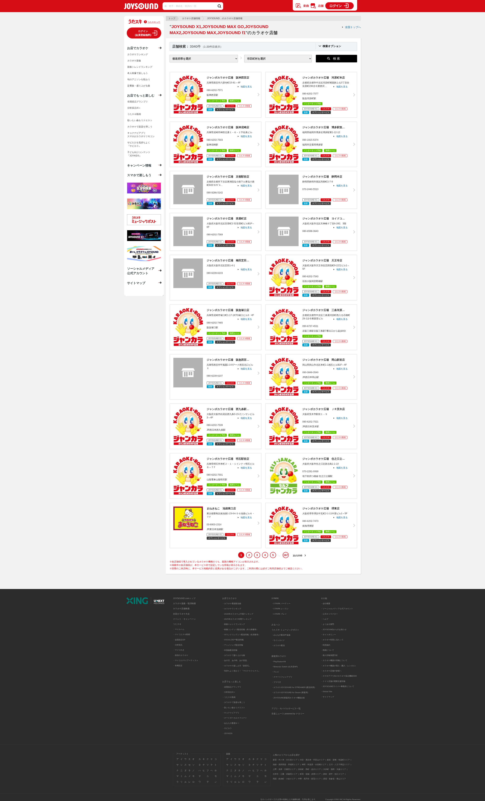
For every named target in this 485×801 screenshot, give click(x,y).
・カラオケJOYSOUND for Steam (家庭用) (289, 692)
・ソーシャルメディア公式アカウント (337, 609)
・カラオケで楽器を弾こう (233, 702)
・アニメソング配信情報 (232, 645)
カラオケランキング (137, 54)
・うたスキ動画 (228, 697)
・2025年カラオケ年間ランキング (236, 619)
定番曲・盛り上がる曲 (138, 85)
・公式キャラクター (329, 614)
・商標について (327, 650)
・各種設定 (177, 665)
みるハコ (275, 625)
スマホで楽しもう (139, 175)
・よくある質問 (328, 624)
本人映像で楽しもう (137, 73)
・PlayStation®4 (278, 661)
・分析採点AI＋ (228, 692)
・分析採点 (177, 645)
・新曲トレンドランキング (233, 624)
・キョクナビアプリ (230, 713)
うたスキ (177, 624)
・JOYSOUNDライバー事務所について (337, 686)
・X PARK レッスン (280, 609)
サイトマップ (136, 283)
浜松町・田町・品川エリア (309, 769)
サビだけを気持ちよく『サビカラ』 (138, 144)
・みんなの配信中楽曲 (280, 635)
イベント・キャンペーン (184, 619)
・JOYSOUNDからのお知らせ (334, 629)
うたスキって (154, 22)
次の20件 (297, 555)
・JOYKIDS (227, 733)
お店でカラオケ (137, 48)
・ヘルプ (324, 619)
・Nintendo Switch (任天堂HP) (284, 667)
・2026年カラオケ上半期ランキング (237, 614)
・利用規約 (325, 645)
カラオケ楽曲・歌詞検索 (184, 603)
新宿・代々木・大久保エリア (285, 760)
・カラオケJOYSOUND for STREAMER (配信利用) (293, 687)
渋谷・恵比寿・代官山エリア (312, 760)
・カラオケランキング (231, 609)
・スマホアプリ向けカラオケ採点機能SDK (339, 676)
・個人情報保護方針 (329, 655)
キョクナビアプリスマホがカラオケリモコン (141, 135)
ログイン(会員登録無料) (143, 33)
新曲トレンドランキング (139, 67)
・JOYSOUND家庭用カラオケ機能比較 (288, 698)
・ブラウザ (276, 682)
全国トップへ (353, 27)
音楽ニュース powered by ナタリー (287, 713)
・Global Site (326, 691)
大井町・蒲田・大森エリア (334, 769)
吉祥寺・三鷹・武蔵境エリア (285, 774)
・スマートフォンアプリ (281, 677)
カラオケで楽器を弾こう (139, 126)
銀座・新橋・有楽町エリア (338, 760)
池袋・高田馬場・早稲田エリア (286, 764)
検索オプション (332, 46)
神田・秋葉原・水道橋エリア (314, 764)
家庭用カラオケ (278, 656)
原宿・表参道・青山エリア (334, 779)
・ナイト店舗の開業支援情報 (333, 681)
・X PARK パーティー (280, 603)
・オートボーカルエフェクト (234, 718)
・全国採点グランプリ (231, 687)
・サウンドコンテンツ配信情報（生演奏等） (241, 635)
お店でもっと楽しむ (140, 95)
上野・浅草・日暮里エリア (284, 769)
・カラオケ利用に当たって (332, 640)
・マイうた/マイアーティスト (185, 660)
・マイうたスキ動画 (181, 634)
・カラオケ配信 (278, 645)
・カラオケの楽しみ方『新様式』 (236, 666)
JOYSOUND (141, 7)
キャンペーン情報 (139, 165)
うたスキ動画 (134, 114)
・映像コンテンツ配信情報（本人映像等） (240, 629)
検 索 (336, 58)
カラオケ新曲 (134, 60)
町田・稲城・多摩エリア (310, 774)
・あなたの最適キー (230, 723)
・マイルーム (178, 629)
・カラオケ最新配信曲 (231, 603)
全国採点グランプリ (137, 101)
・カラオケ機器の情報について (334, 660)
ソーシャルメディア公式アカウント (140, 271)
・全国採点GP (179, 640)
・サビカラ (227, 728)
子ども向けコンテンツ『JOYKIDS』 (138, 154)
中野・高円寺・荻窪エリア (309, 779)
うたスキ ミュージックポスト (285, 630)
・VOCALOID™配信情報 (233, 640)
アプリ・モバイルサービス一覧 (286, 708)
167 (285, 555)
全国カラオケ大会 (181, 614)
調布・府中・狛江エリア (333, 774)
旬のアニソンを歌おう (138, 79)
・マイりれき (178, 650)
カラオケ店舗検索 (181, 608)
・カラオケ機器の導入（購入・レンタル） (339, 666)
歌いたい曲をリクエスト (139, 120)
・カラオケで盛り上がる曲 (233, 655)
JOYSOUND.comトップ (184, 598)
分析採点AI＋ (134, 108)
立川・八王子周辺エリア (339, 764)
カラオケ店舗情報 (191, 18)
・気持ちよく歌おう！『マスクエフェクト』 (241, 671)
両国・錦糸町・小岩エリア (284, 779)
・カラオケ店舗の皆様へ (331, 671)
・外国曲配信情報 (229, 650)
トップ (171, 18)
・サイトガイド (278, 640)
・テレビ (275, 672)
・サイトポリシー (328, 635)
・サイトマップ (327, 697)
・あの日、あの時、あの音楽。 (235, 660)
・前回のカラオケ (180, 655)
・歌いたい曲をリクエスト (233, 708)
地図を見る (246, 86)
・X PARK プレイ (279, 614)
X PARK (275, 598)
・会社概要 (325, 603)
